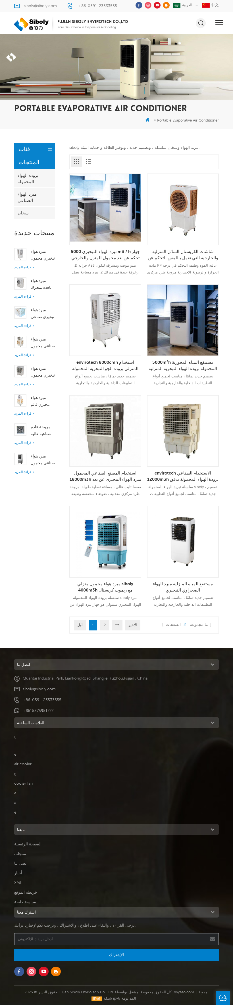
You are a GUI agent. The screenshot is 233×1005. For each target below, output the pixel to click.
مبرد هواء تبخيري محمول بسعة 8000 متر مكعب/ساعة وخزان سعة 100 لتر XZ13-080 (43, 255)
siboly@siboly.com (40, 5)
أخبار (18, 873)
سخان (23, 212)
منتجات (20, 853)
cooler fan (23, 783)
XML (18, 882)
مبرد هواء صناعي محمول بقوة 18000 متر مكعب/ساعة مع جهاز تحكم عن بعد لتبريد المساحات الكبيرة (43, 343)
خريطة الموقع (25, 892)
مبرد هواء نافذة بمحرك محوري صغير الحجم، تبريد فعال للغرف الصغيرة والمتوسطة (41, 284)
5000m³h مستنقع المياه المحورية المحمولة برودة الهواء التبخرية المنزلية (183, 365)
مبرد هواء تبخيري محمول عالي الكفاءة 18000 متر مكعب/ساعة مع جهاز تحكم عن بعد (43, 372)
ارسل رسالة (223, 998)
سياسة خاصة (25, 902)
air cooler (23, 764)
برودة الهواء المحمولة (28, 178)
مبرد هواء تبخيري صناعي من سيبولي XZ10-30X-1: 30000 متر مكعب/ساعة (42, 314)
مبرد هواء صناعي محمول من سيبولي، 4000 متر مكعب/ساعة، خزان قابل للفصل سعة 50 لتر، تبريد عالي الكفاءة (43, 460)
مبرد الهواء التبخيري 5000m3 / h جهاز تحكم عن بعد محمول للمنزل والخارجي (105, 254)
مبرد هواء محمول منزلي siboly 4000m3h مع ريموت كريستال (105, 586)
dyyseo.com (184, 992)
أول (80, 625)
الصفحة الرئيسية (27, 844)
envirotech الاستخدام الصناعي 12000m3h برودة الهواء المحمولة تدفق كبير (183, 476)
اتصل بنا (21, 863)
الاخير (132, 625)
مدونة (203, 992)
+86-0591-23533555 (97, 5)
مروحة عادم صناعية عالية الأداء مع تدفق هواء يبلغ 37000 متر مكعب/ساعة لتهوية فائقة (42, 431)
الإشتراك (116, 954)
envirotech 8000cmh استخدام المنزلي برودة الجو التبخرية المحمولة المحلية (105, 365)
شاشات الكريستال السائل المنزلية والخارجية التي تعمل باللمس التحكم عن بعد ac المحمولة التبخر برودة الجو (183, 255)
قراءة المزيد (23, 267)
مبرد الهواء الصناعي (27, 197)
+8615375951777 (38, 710)
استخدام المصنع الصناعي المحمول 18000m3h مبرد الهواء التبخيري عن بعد (105, 476)
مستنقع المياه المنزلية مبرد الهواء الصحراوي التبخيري (183, 586)
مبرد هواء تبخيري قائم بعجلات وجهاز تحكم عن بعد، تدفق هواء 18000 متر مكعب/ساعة (42, 401)
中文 (214, 5)
